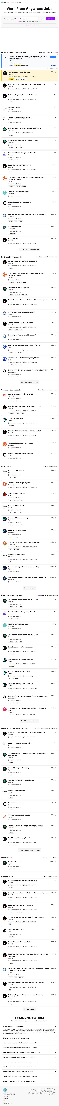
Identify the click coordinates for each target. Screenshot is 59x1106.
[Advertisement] (29, 38)
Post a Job (5, 1096)
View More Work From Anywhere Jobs (29, 249)
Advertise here (54, 68)
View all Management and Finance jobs (29, 850)
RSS (4, 1100)
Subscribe (50, 18)
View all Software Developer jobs (29, 382)
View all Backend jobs (29, 1009)
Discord (29, 25)
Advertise (5, 1098)
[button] (56, 2)
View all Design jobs (29, 588)
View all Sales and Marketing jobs (29, 720)
